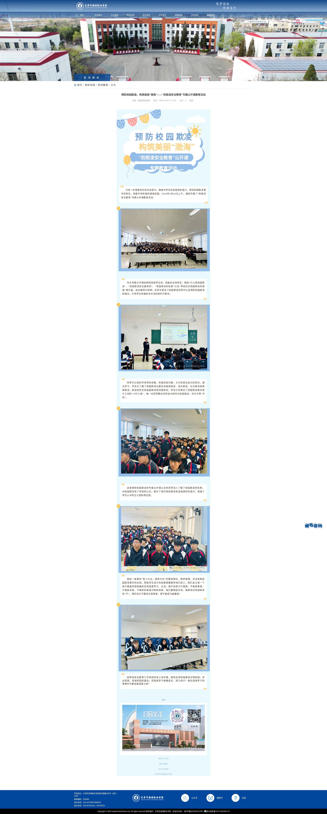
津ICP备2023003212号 (193, 811)
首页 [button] (82, 15)
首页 (79, 84)
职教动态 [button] (179, 15)
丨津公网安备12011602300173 (216, 811)
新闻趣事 (103, 84)
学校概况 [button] (98, 15)
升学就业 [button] (162, 15)
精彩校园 (90, 84)
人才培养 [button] (114, 15)
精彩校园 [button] (130, 15)
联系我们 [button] (211, 15)
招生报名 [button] (146, 15)
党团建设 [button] (195, 15)
